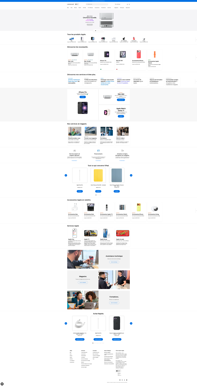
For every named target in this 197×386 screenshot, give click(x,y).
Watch (71, 357)
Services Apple (84, 367)
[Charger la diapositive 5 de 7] (100, 30)
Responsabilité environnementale (107, 360)
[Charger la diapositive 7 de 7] (103, 30)
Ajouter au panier (80, 339)
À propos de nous (96, 352)
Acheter (79, 191)
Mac (70, 352)
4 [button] (100, 195)
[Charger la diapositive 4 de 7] (98, 30)
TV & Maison (72, 360)
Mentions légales (107, 352)
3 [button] (99, 195)
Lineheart (111, 382)
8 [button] (103, 343)
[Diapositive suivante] (196, 40)
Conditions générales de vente (108, 354)
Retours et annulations (108, 362)
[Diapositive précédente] (66, 175)
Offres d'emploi (95, 357)
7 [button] (102, 343)
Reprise (82, 362)
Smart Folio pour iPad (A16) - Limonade (98, 185)
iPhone (71, 355)
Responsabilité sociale (108, 358)
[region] (98, 20)
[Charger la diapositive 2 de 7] (95, 30)
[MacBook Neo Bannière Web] (98, 20)
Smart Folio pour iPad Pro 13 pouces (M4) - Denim (117, 186)
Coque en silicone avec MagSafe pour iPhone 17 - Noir (116, 334)
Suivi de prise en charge (85, 360)
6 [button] (100, 343)
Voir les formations (114, 302)
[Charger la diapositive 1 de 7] (94, 30)
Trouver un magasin (96, 355)
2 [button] (97, 195)
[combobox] (97, 4)
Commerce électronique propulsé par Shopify (120, 382)
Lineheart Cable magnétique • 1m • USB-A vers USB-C (79, 334)
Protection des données (108, 356)
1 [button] (96, 195)
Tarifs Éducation (84, 352)
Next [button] (129, 0)
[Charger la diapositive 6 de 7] (101, 30)
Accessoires (72, 362)
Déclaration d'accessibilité (109, 363)
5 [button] (99, 343)
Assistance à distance (85, 365)
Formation (83, 357)
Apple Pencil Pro (80, 185)
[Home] (70, 4)
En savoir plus (74, 160)
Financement (83, 355)
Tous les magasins (83, 282)
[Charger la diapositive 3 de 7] (97, 30)
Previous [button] (67, 0)
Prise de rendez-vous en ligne (86, 363)
